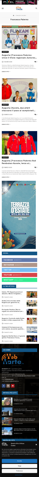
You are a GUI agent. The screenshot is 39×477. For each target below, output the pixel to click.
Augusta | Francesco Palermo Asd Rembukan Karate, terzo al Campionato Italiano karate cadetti (19, 162)
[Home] (13, 15)
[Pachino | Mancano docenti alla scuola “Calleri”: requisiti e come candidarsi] (7, 421)
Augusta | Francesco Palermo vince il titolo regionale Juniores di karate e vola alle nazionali (18, 56)
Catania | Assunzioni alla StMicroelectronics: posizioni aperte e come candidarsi (25, 409)
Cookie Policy (18, 475)
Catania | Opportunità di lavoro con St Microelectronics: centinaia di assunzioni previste (25, 429)
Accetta (19, 461)
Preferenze (19, 471)
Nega (19, 466)
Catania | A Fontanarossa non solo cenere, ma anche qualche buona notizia (12, 328)
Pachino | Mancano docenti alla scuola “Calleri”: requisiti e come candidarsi (24, 419)
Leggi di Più (5, 71)
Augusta (5, 52)
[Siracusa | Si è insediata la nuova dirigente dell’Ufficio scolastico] (7, 402)
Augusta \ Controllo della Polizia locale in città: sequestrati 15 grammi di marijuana (13, 319)
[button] (36, 444)
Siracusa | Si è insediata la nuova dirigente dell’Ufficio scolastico (23, 400)
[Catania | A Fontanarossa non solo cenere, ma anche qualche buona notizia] (32, 330)
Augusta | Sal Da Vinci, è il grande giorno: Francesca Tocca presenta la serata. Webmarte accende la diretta (13, 337)
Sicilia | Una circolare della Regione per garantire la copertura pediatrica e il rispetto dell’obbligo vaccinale (13, 301)
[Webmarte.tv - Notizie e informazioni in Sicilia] (19, 9)
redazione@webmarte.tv (12, 381)
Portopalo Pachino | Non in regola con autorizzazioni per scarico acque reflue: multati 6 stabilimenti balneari (12, 310)
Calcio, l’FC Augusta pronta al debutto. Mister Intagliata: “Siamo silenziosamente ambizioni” (12, 293)
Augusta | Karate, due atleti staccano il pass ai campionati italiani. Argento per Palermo (18, 109)
